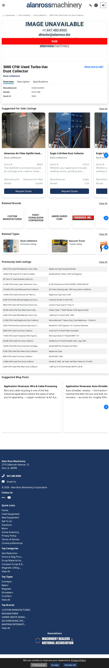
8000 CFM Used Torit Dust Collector (18, 356)
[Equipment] (4, 15)
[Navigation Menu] (3, 5)
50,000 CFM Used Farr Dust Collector (18, 341)
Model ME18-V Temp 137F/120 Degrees (65, 274)
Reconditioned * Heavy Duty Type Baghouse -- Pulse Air (72, 320)
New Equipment (10, 517)
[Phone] (91, 5)
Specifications (40, 81)
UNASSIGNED (38, 87)
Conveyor (7, 581)
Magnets (6, 588)
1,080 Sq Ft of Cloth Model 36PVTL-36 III (65, 366)
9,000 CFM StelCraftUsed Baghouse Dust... (20, 299)
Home (5, 510)
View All (103, 108)
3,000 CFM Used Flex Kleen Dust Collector (20, 366)
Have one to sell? (93, 66)
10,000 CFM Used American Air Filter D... (19, 294)
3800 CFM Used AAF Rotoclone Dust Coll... (20, 305)
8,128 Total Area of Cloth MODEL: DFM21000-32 (68, 284)
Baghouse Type (55, 351)
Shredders (7, 592)
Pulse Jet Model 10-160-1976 (61, 299)
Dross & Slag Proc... (12, 556)
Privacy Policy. (78, 660)
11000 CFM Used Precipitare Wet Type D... (20, 335)
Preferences (38, 665)
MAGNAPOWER (10, 613)
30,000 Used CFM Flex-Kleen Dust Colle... (20, 310)
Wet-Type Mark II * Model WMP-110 (64, 335)
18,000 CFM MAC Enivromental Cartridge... (20, 346)
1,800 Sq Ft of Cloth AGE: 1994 (61, 315)
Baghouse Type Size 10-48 (60, 294)
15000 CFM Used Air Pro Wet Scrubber (19, 274)
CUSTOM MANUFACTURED (16, 609)
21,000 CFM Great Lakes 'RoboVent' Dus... (20, 284)
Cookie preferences (12, 543)
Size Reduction (9, 553)
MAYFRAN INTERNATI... (14, 624)
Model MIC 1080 (56, 356)
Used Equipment (11, 514)
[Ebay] (3, 497)
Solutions (7, 524)
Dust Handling (24, 15)
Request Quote (23, 191)
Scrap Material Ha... (12, 560)
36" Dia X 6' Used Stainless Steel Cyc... (18, 279)
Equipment (10, 15)
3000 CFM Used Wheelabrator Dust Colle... (20, 269)
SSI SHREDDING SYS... (13, 620)
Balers (5, 585)
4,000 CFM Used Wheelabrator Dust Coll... (20, 315)
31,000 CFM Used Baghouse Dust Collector (21, 320)
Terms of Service (10, 539)
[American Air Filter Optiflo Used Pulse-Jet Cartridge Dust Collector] (23, 132)
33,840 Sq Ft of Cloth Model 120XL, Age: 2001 (67, 341)
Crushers (6, 596)
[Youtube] (9, 497)
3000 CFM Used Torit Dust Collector (18, 330)
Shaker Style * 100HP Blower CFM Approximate (69, 310)
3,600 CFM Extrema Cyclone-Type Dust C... (20, 325)
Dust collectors (40, 15)
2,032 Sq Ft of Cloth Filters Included (63, 330)
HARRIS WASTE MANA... (14, 617)
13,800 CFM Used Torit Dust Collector (18, 361)
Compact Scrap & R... (13, 564)
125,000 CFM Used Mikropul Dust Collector (21, 289)
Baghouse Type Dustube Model (62, 269)
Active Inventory (10, 532)
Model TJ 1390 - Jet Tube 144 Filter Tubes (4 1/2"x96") (71, 361)
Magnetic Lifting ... (11, 567)
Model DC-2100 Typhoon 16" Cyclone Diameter (68, 325)
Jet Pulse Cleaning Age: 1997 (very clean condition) (70, 289)
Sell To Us (7, 521)
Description (23, 81)
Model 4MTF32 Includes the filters (63, 346)
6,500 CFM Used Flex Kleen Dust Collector (20, 351)
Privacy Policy (9, 535)
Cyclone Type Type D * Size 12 (61, 305)
